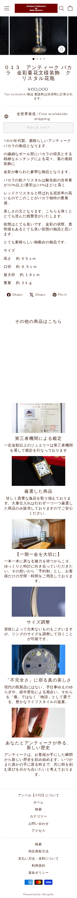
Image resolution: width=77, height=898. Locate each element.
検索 (38, 809)
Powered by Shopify (38, 894)
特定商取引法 (38, 851)
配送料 (39, 94)
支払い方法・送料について (38, 858)
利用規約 (38, 865)
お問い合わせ (38, 823)
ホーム (38, 802)
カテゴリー (38, 816)
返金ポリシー (38, 873)
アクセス (38, 831)
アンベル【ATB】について (38, 795)
